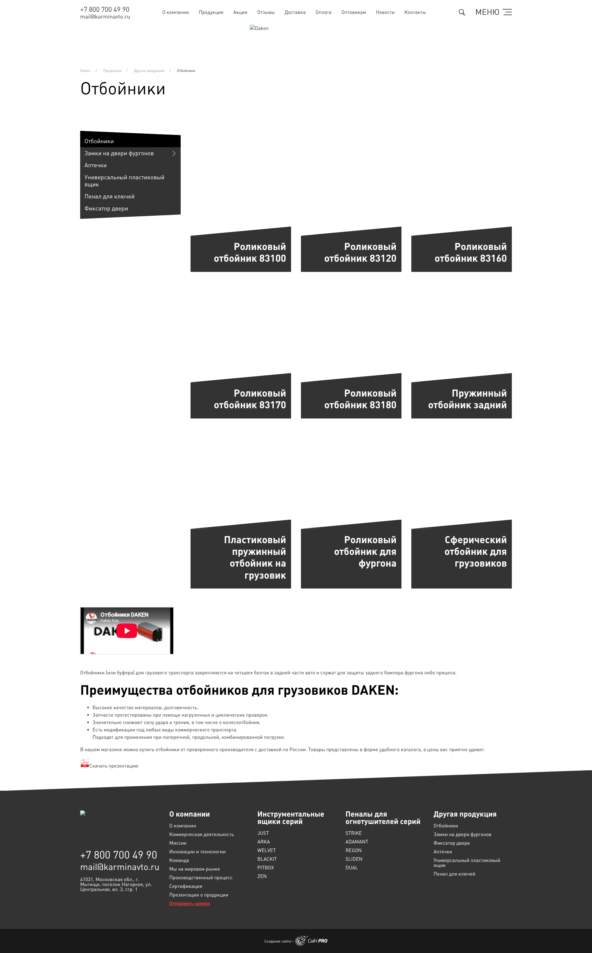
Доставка (295, 12)
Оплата (323, 12)
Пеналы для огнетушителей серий (383, 817)
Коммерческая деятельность (201, 834)
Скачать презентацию (113, 766)
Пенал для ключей (109, 196)
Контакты (415, 12)
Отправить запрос (189, 903)
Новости (385, 12)
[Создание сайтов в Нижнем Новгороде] (311, 940)
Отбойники (99, 141)
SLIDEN (354, 859)
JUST (263, 833)
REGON (354, 850)
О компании (175, 12)
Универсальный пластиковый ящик (124, 181)
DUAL (352, 867)
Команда (179, 860)
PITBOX (265, 867)
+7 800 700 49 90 (105, 9)
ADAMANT (357, 841)
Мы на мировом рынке (194, 869)
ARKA (263, 841)
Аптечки (95, 165)
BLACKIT (267, 859)
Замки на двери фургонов (119, 153)
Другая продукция (465, 814)
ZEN (262, 876)
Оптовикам (353, 12)
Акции (240, 12)
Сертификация (185, 886)
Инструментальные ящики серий (290, 817)
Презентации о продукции (198, 895)
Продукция (211, 12)
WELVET (266, 850)
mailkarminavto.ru (105, 17)
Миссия (178, 843)
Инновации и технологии (197, 851)
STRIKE (354, 833)
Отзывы (266, 12)
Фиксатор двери (106, 208)
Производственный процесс (200, 877)
